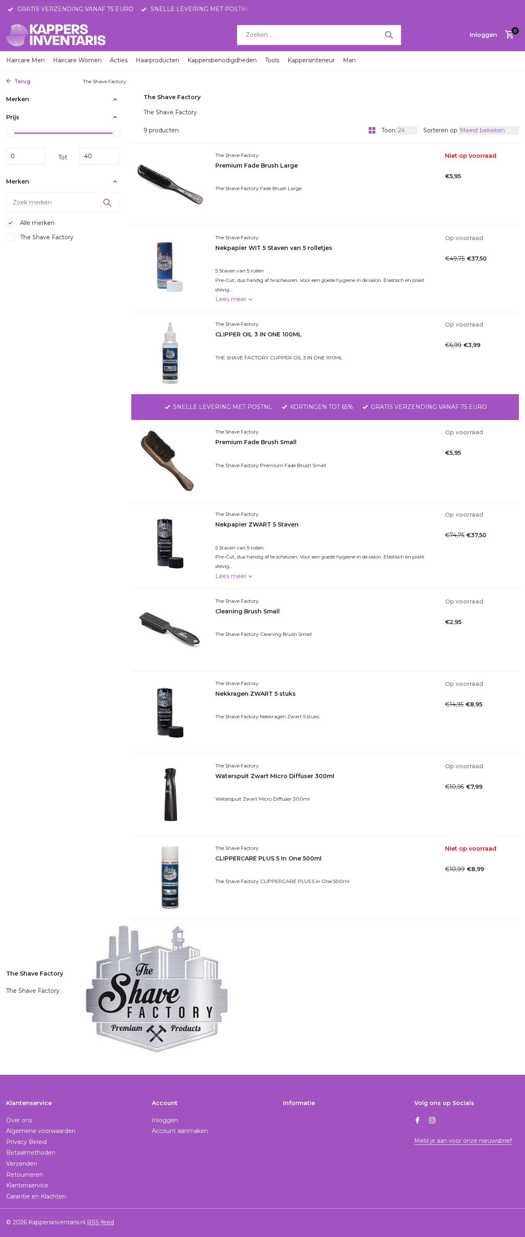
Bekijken (462, 212)
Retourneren (24, 1174)
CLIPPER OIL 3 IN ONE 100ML (258, 334)
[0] (507, 35)
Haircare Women (77, 60)
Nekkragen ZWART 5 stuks (255, 693)
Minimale (26, 156)
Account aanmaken (180, 1131)
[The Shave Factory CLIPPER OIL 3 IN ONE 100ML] (170, 353)
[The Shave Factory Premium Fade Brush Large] (170, 184)
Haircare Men (25, 60)
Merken (66, 81)
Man (349, 60)
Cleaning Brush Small (247, 611)
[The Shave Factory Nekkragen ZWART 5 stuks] (170, 712)
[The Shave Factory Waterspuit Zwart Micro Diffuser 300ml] (170, 795)
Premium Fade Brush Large (256, 165)
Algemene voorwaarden (40, 1131)
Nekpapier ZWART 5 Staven (257, 524)
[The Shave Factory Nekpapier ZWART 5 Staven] (170, 546)
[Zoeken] (389, 35)
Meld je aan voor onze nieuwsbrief (463, 1140)
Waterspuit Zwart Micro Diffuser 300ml (274, 776)
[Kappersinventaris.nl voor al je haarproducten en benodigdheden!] (57, 34)
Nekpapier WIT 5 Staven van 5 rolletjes (273, 248)
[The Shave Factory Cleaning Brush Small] (170, 630)
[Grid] (372, 130)
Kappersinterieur (311, 60)
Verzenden (21, 1163)
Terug (21, 81)
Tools (272, 60)
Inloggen (165, 1120)
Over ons (19, 1120)
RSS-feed (100, 1222)
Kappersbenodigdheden (222, 60)
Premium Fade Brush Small (256, 442)
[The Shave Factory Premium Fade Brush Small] (170, 461)
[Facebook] (417, 1121)
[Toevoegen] (483, 299)
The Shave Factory (45, 237)
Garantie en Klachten (36, 1196)
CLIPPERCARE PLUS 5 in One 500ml (268, 858)
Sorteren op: (441, 130)
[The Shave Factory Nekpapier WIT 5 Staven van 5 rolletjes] (170, 269)
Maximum (99, 156)
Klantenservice (27, 1185)
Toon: (389, 130)
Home (41, 81)
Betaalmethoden (30, 1152)
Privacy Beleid (26, 1142)
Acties (119, 60)
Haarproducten (157, 60)
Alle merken (36, 223)
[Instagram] (432, 1121)
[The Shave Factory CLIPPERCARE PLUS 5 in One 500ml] (170, 877)
